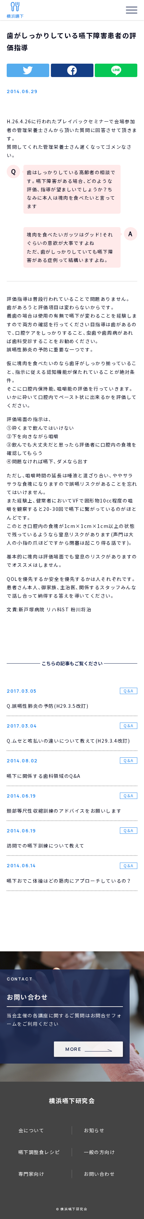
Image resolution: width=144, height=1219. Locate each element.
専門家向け (31, 1173)
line (116, 70)
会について (31, 1130)
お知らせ (94, 1130)
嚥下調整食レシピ (39, 1152)
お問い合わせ (99, 1173)
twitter (28, 70)
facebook (72, 70)
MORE (73, 1049)
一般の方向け (99, 1152)
